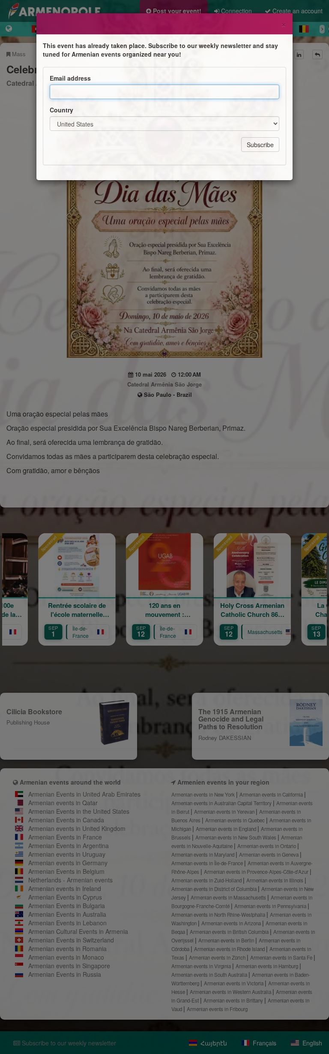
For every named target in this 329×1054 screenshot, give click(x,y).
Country (61, 110)
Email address (70, 78)
